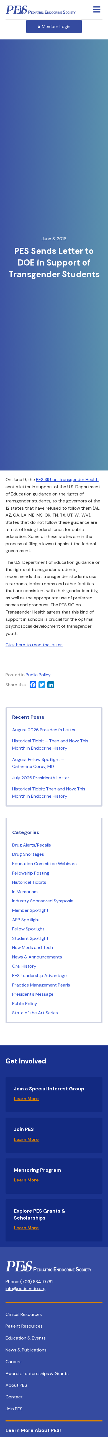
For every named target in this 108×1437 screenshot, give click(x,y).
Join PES (24, 1129)
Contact (14, 1397)
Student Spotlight (30, 938)
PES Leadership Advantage (39, 975)
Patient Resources (24, 1326)
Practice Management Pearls (41, 985)
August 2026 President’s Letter (44, 730)
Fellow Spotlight (28, 929)
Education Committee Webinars (44, 864)
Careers (14, 1362)
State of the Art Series (35, 1013)
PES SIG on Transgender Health (67, 479)
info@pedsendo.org (26, 1288)
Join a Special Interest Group (49, 1088)
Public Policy (38, 675)
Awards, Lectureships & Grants (37, 1373)
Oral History (24, 966)
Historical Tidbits (29, 882)
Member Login (56, 26)
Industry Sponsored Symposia (42, 901)
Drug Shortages (28, 854)
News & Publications (26, 1350)
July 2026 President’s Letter (40, 778)
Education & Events (26, 1338)
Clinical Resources (24, 1314)
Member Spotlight (30, 910)
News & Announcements (37, 957)
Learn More (26, 1098)
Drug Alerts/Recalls (31, 845)
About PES (16, 1385)
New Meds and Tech (32, 947)
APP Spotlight (26, 920)
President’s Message (32, 994)
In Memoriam (25, 892)
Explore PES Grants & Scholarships (39, 1214)
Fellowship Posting (30, 873)
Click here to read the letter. (34, 645)
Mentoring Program (37, 1170)
